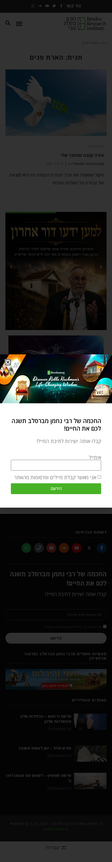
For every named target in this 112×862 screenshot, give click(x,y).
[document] (56, 431)
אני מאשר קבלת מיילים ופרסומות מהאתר (55, 477)
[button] (7, 362)
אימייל (95, 457)
